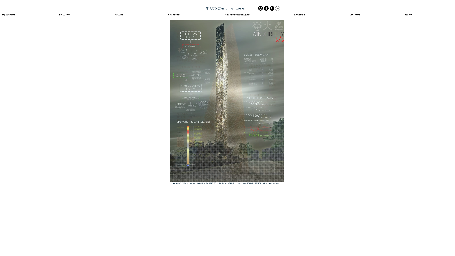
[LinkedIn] (272, 8)
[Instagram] (260, 8)
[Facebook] (266, 8)
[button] (227, 101)
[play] (279, 180)
